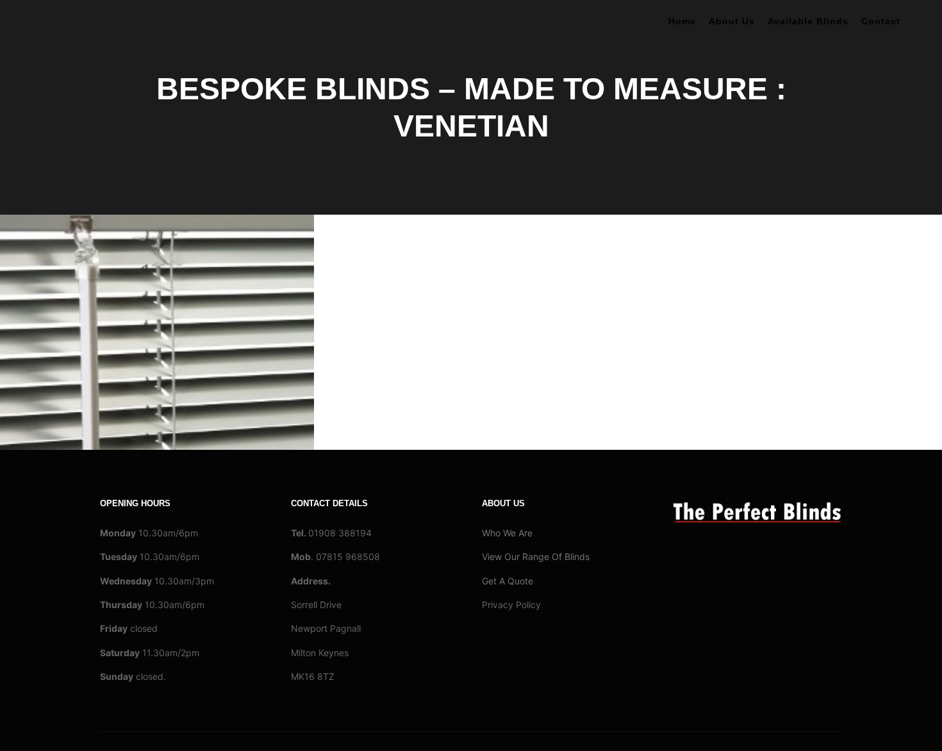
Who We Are (507, 532)
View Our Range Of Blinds (536, 556)
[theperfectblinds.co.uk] (90, 23)
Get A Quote (507, 580)
